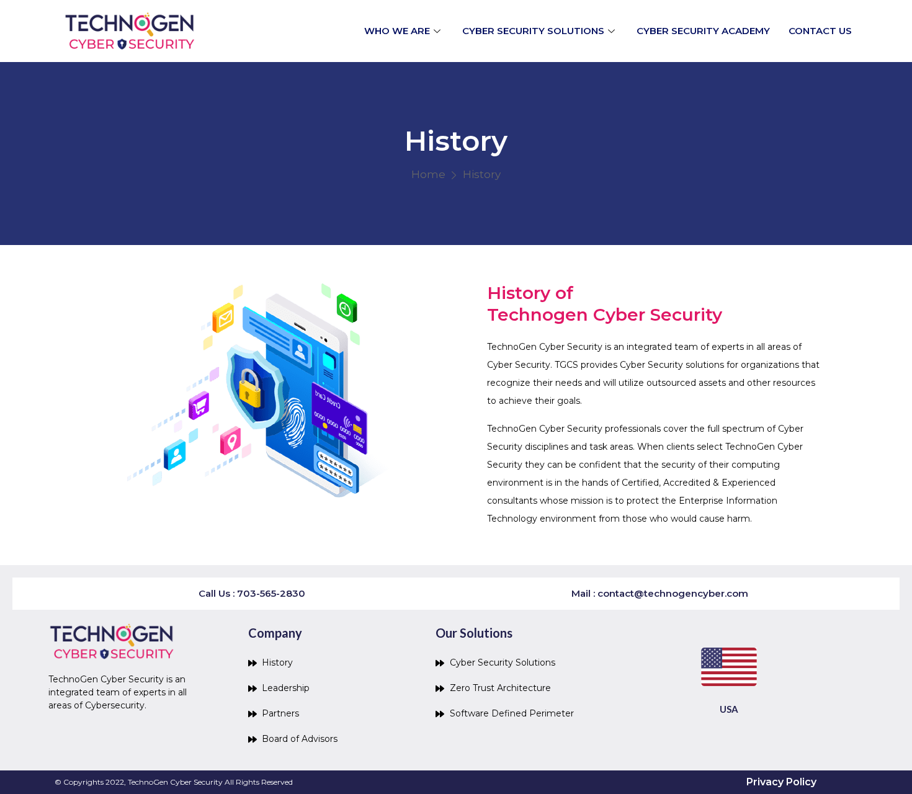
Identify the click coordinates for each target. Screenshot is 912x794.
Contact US (820, 31)
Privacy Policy (781, 782)
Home (428, 174)
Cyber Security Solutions (533, 31)
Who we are (397, 31)
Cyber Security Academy (703, 31)
